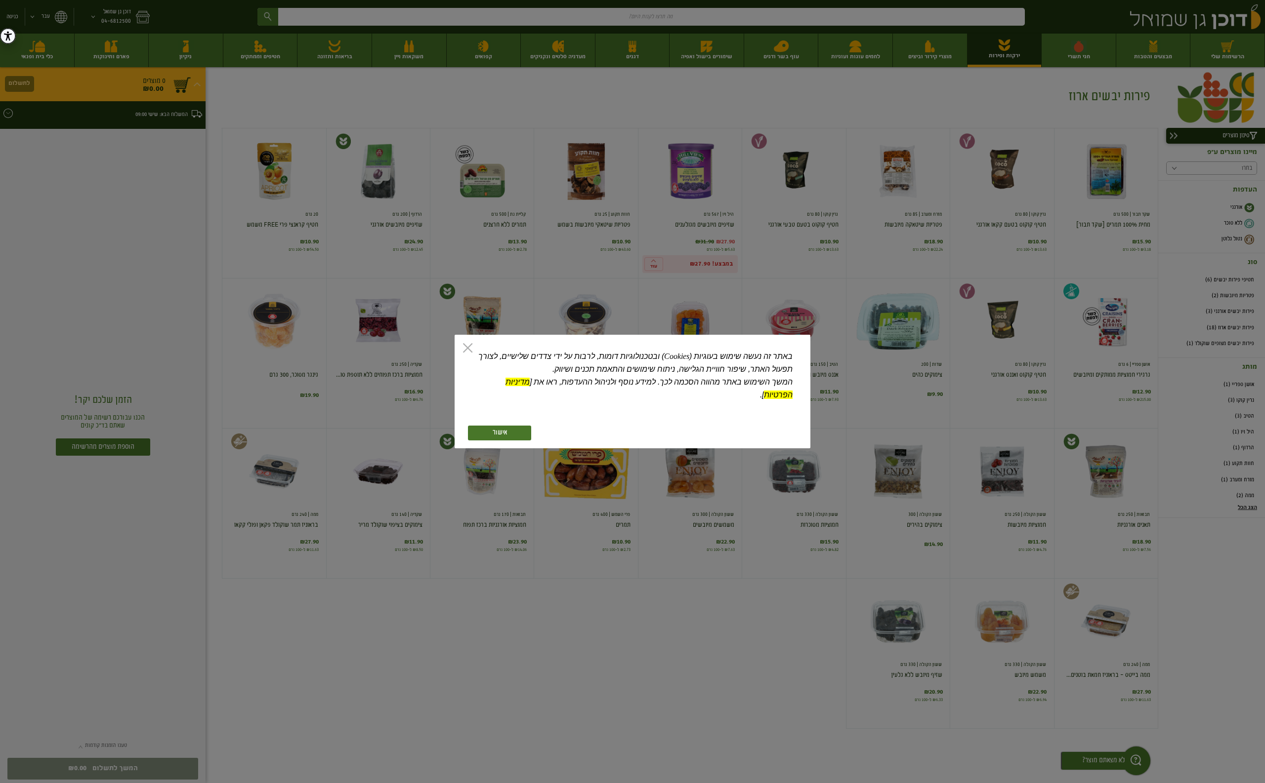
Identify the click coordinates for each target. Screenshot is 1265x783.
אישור (500, 433)
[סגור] (468, 349)
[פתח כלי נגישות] (8, 36)
